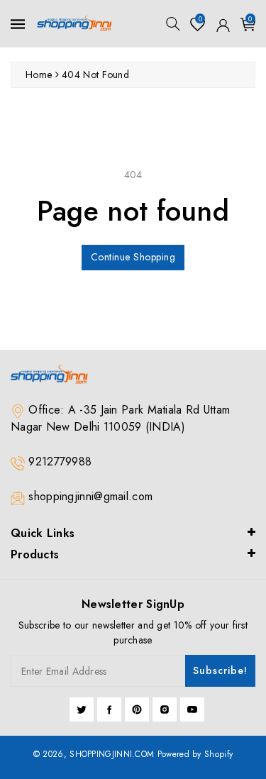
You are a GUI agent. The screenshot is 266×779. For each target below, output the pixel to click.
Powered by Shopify (195, 754)
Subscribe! (220, 670)
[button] (173, 23)
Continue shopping (133, 257)
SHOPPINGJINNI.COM (112, 754)
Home (39, 74)
